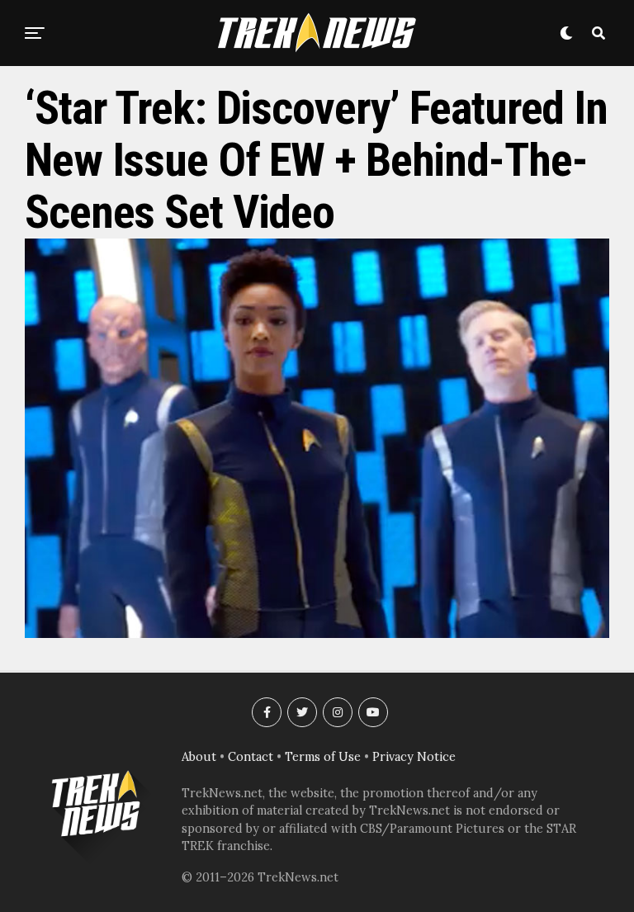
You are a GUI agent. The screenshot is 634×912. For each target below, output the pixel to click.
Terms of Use (323, 756)
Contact (250, 756)
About (199, 756)
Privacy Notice (414, 756)
